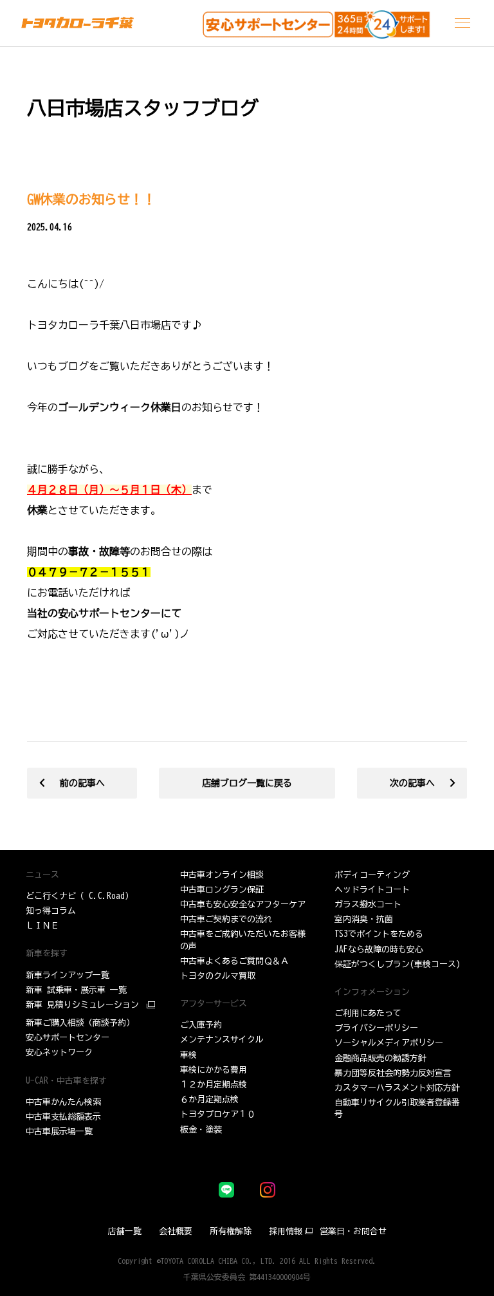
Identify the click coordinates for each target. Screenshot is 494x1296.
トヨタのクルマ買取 (217, 976)
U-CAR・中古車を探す (66, 1081)
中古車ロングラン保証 (222, 889)
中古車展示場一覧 (59, 1131)
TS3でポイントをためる (378, 934)
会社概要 (175, 1231)
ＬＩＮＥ (42, 925)
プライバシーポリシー (376, 1028)
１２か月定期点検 (213, 1084)
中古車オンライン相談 (222, 875)
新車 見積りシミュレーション (82, 1005)
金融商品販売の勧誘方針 (380, 1058)
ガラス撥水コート (367, 904)
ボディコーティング (372, 875)
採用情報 (285, 1231)
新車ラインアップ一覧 (67, 975)
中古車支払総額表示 (63, 1117)
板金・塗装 (201, 1129)
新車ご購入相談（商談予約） (80, 1023)
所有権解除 (231, 1231)
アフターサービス (213, 1003)
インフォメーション (372, 992)
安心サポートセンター (67, 1037)
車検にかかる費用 (213, 1070)
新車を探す (47, 953)
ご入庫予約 (201, 1025)
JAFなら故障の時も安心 (378, 949)
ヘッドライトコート (372, 889)
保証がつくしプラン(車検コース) (397, 964)
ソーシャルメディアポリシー (388, 1043)
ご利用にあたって (367, 1013)
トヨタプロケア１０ (217, 1114)
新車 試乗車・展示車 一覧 (76, 990)
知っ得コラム (51, 911)
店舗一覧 (125, 1231)
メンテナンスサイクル (222, 1039)
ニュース (42, 875)
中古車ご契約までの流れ (226, 919)
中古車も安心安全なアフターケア (243, 904)
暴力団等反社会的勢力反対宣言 (393, 1073)
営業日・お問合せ (353, 1231)
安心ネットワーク (59, 1052)
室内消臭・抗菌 (363, 919)
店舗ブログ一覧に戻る (247, 783)
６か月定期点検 (209, 1099)
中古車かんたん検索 (63, 1102)
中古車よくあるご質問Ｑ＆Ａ (234, 961)
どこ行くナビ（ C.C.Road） (79, 896)
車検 (188, 1055)
